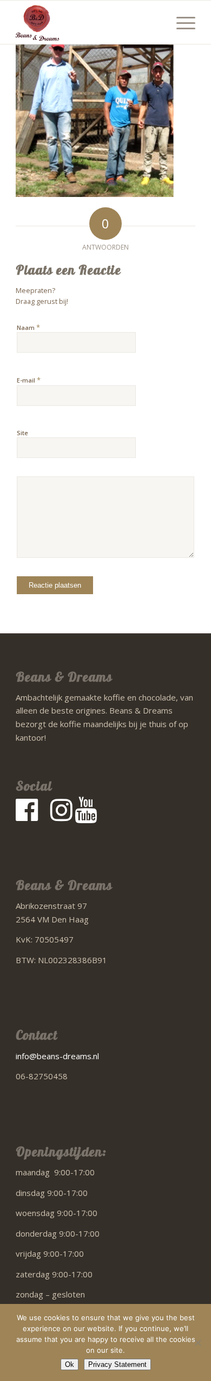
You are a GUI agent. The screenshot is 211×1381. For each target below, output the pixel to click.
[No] (197, 1342)
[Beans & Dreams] (87, 22)
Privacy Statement (117, 1364)
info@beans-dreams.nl (57, 1056)
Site (22, 433)
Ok (69, 1364)
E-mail (29, 380)
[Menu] (180, 22)
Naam (28, 327)
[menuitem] (180, 22)
